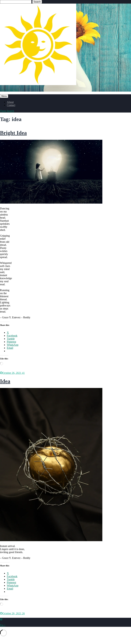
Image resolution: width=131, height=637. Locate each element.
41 (23, 372)
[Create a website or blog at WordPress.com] (1, 619)
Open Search (7, 110)
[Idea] (51, 540)
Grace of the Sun (9, 90)
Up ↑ (2, 625)
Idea (5, 381)
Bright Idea (13, 133)
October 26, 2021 (12, 372)
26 (23, 613)
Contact (11, 105)
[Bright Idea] (51, 202)
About (10, 102)
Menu (4, 96)
